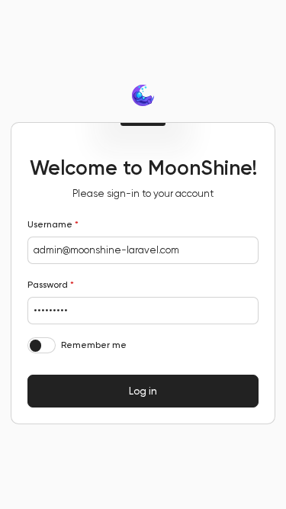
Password (50, 284)
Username (53, 224)
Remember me (94, 345)
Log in (143, 391)
